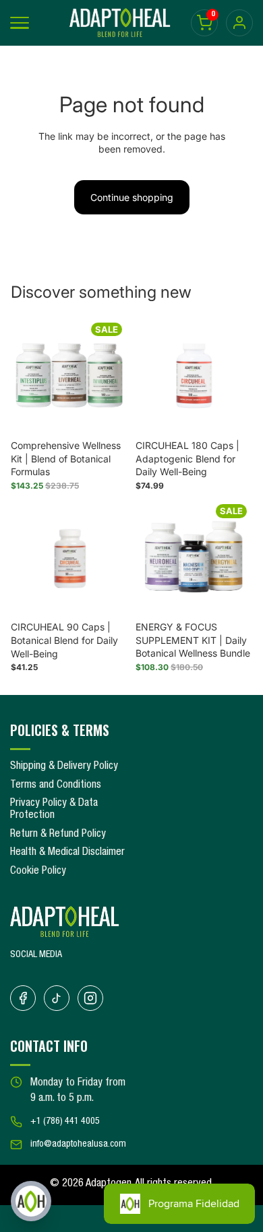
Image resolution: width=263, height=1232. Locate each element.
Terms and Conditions (55, 785)
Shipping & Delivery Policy (64, 767)
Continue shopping (131, 197)
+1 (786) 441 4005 (65, 1121)
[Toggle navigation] (19, 23)
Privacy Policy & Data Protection (54, 809)
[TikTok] (56, 998)
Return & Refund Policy (58, 834)
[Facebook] (23, 998)
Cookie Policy (38, 871)
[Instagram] (90, 998)
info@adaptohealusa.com (78, 1144)
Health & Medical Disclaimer (67, 853)
